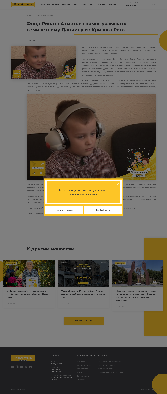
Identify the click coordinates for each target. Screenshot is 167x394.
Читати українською (64, 210)
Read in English (103, 210)
